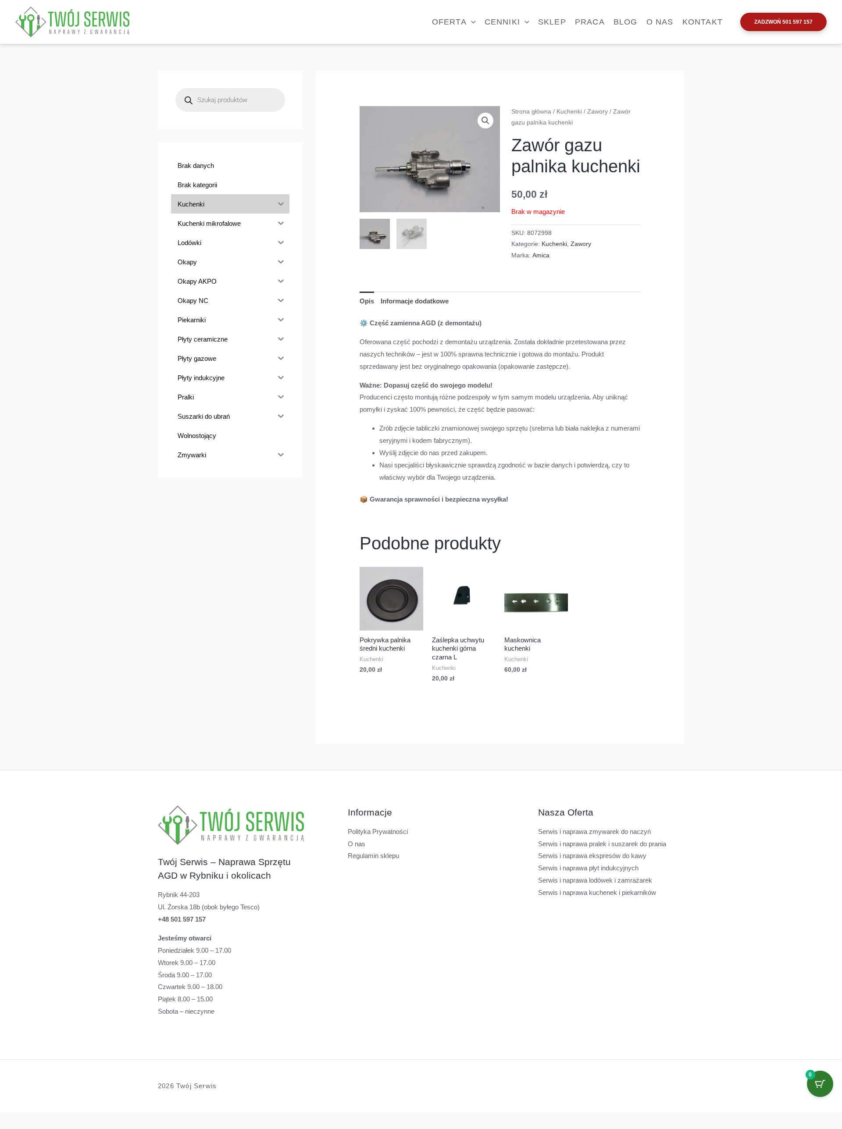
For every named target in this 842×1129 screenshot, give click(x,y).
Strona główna (531, 111)
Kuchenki (569, 111)
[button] (471, 21)
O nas (356, 844)
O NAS (660, 22)
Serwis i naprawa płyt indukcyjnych (588, 868)
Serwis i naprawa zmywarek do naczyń (594, 831)
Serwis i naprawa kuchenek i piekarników (597, 892)
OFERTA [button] (449, 22)
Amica (540, 255)
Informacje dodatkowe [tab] (415, 301)
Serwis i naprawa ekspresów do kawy (592, 855)
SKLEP (552, 22)
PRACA (590, 22)
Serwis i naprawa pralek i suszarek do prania (602, 844)
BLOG (626, 22)
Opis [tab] (367, 301)
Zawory (597, 111)
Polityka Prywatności (378, 831)
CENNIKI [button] (502, 22)
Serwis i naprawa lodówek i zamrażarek (595, 880)
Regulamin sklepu (373, 855)
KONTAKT (702, 22)
